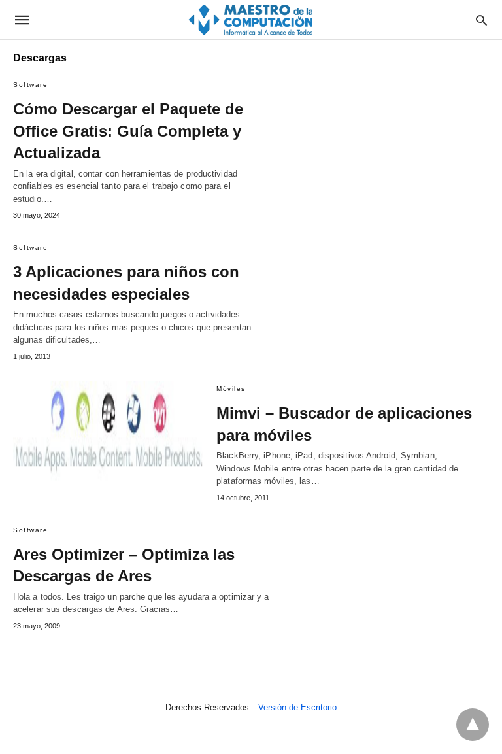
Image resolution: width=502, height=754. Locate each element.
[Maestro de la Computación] (250, 19)
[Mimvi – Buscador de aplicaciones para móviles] (108, 432)
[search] (481, 19)
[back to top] (472, 724)
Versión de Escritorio (297, 707)
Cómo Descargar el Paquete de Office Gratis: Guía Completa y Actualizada (128, 131)
